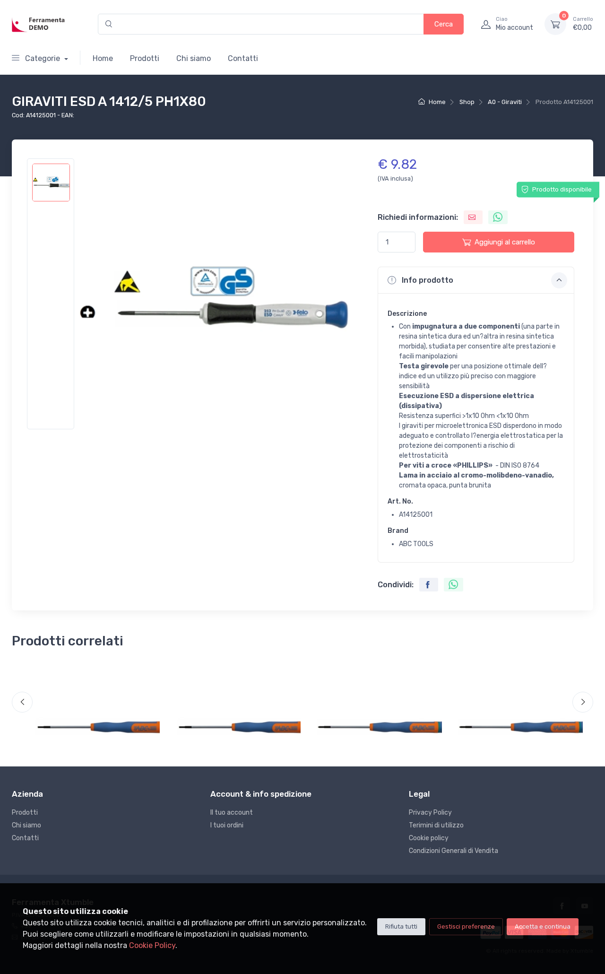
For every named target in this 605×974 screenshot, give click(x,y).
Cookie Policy (152, 945)
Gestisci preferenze (466, 926)
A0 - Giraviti (505, 101)
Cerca (443, 24)
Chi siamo (193, 58)
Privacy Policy (430, 813)
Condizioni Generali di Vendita (453, 851)
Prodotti (144, 58)
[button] (476, 280)
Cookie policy (429, 838)
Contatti (243, 58)
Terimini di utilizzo (436, 825)
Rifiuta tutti (401, 926)
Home (103, 58)
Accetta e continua (542, 926)
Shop (467, 101)
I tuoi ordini (226, 825)
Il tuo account (231, 813)
